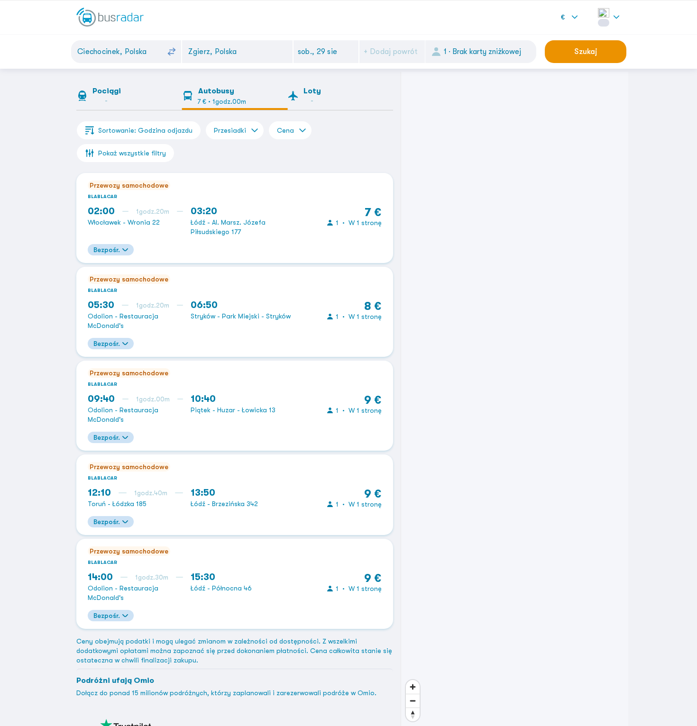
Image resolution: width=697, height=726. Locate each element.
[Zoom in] (413, 677)
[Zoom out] (413, 691)
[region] (514, 399)
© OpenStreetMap (456, 721)
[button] (326, 51)
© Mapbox (417, 721)
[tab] (129, 97)
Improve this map (508, 721)
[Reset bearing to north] (413, 705)
